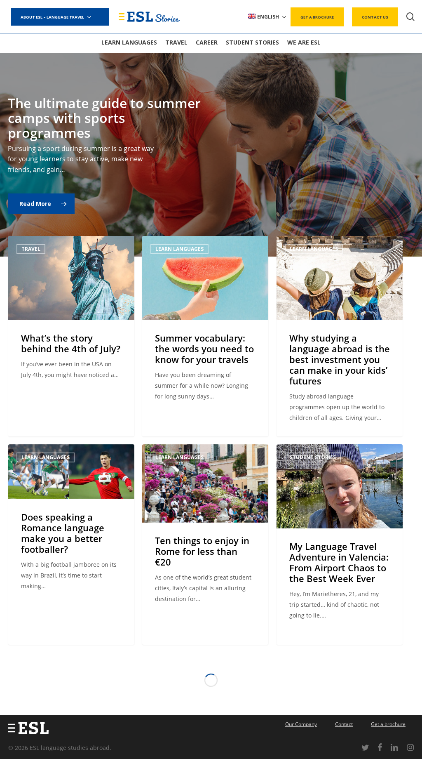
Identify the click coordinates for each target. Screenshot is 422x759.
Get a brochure (388, 724)
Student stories (313, 457)
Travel (30, 248)
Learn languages (179, 248)
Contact (344, 724)
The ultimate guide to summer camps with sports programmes (104, 117)
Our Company (301, 724)
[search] (410, 16)
